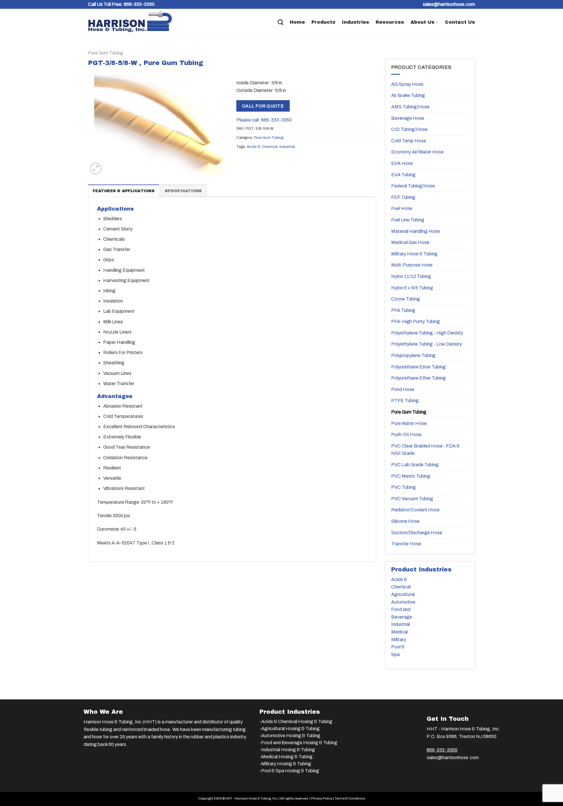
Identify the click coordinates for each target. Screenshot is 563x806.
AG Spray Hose (407, 84)
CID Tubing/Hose (409, 129)
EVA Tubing (403, 174)
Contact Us (460, 22)
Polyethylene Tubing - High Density (427, 332)
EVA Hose (402, 163)
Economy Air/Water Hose (417, 151)
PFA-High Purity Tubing (415, 321)
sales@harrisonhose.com (453, 757)
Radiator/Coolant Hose (415, 509)
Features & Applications (124, 191)
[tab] (123, 191)
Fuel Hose (401, 208)
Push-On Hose (406, 434)
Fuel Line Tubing (407, 219)
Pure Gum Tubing (105, 52)
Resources (390, 22)
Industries (355, 22)
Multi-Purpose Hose (412, 264)
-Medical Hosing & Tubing (286, 756)
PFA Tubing (403, 310)
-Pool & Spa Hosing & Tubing (289, 770)
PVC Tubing (403, 487)
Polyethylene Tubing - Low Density (426, 343)
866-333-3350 (139, 4)
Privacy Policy (322, 798)
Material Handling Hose (415, 231)
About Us (423, 22)
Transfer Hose (406, 543)
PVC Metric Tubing (410, 476)
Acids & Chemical (262, 147)
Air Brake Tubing (408, 95)
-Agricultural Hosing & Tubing (290, 728)
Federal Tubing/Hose (413, 185)
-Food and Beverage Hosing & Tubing (298, 742)
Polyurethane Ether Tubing (418, 377)
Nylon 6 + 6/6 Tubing (412, 287)
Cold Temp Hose (408, 140)
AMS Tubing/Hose (410, 106)
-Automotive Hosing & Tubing (290, 735)
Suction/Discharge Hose (416, 532)
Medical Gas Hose (410, 242)
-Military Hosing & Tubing (285, 763)
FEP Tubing (403, 197)
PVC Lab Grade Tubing (414, 464)
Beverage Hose (407, 118)
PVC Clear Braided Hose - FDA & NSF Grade (425, 449)
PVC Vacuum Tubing (412, 498)
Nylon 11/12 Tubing (411, 276)
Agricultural (403, 594)
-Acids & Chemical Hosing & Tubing (296, 721)
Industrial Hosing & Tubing (288, 749)
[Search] (280, 22)
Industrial (287, 147)
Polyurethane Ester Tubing (418, 366)
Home (297, 22)
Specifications (183, 191)
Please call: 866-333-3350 (264, 119)
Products (323, 22)
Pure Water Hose (409, 423)
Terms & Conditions (350, 798)
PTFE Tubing (405, 400)
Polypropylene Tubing (413, 355)
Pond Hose (402, 389)
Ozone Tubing (405, 298)
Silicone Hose (405, 521)
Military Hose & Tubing (414, 253)
